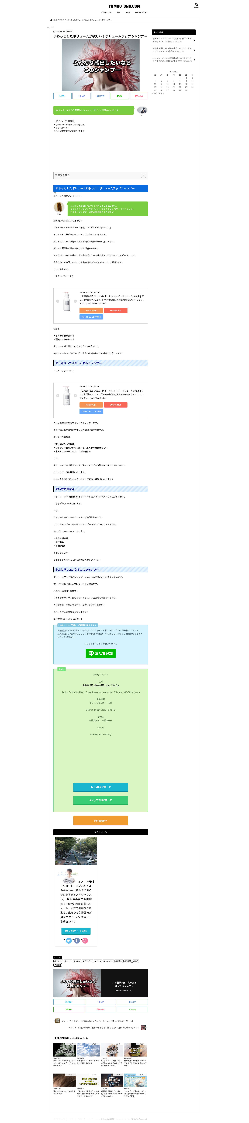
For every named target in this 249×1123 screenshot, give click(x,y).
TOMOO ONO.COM (124, 6)
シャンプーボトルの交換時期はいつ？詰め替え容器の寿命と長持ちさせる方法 (172, 59)
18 (155, 87)
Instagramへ (100, 820)
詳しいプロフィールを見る (76, 931)
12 (161, 84)
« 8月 (154, 93)
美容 (136, 961)
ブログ (128, 12)
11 (155, 84)
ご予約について (106, 12)
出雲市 (119, 961)
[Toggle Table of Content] (142, 175)
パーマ (98, 961)
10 (192, 81)
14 (174, 84)
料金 (118, 12)
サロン (78, 961)
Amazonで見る (91, 310)
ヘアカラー (109, 961)
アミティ (59, 961)
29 (180, 90)
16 (186, 84)
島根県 (128, 961)
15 (180, 84)
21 (174, 87)
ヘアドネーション (141, 12)
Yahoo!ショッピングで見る (91, 317)
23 (186, 87)
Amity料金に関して (101, 787)
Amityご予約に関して (100, 800)
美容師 (58, 965)
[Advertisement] (100, 154)
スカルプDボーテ (64, 276)
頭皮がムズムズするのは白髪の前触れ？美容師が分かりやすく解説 (172, 40)
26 (161, 90)
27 (168, 90)
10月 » (161, 93)
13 (168, 84)
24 (192, 87)
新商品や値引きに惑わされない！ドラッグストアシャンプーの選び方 (172, 49)
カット (69, 961)
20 (168, 87)
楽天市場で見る (115, 310)
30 (186, 90)
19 (161, 87)
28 (174, 90)
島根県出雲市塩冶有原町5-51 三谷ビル (100, 685)
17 (192, 84)
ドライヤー (88, 961)
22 (180, 87)
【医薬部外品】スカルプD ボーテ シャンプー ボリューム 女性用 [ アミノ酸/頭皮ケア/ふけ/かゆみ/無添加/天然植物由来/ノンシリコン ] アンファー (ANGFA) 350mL (112, 300)
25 (155, 90)
